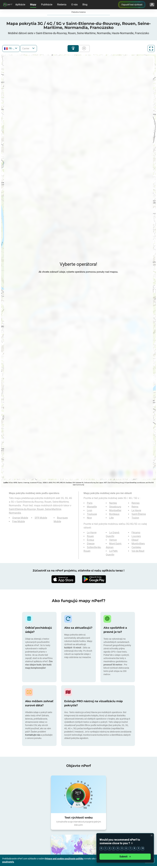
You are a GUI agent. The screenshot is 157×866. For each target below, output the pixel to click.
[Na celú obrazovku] (151, 48)
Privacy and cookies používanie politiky (64, 858)
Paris (89, 503)
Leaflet (5, 482)
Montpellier (115, 510)
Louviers (136, 536)
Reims (135, 506)
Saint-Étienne (139, 514)
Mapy (33, 4)
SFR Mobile (41, 517)
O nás (74, 4)
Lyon (89, 510)
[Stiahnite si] (63, 579)
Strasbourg (115, 506)
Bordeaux (114, 514)
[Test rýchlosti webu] (78, 794)
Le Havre (136, 510)
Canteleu (136, 547)
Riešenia (61, 4)
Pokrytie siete (73, 48)
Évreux (90, 539)
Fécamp (136, 532)
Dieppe (90, 543)
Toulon (135, 517)
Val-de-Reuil (138, 551)
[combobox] (11, 48)
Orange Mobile (20, 517)
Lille (111, 517)
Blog (84, 4)
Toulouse (92, 514)
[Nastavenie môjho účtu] (152, 5)
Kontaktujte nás (33, 735)
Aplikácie (20, 4)
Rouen (90, 536)
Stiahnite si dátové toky (83, 48)
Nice (89, 517)
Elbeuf (135, 539)
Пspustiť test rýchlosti (131, 4)
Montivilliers (138, 543)
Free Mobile (18, 521)
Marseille (92, 506)
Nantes (113, 503)
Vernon (113, 539)
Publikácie (46, 4)
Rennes (136, 503)
